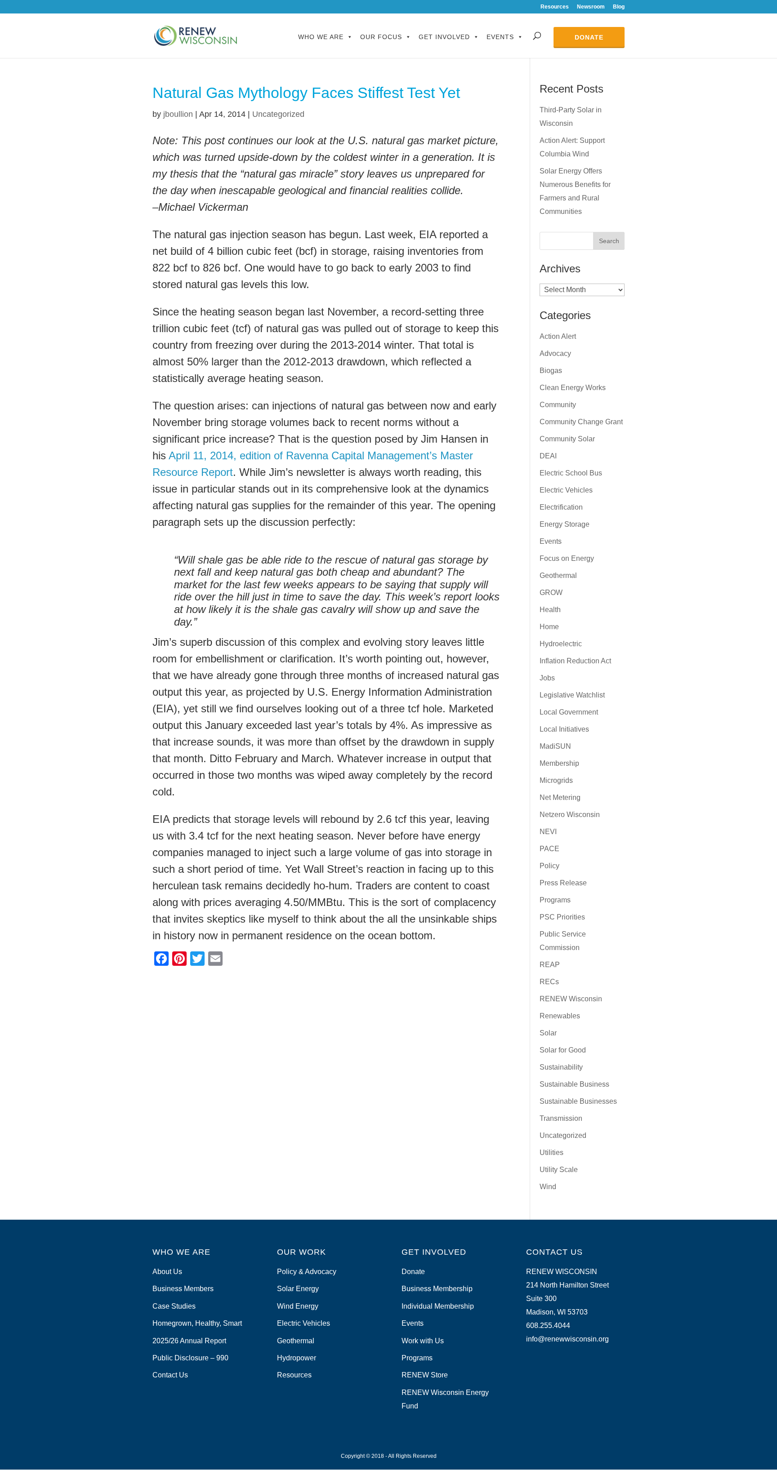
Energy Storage (564, 524)
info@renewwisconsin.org (567, 1339)
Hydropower (296, 1358)
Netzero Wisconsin (570, 814)
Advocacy (555, 353)
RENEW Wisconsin (571, 999)
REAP (550, 964)
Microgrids (556, 780)
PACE (549, 849)
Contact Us (170, 1375)
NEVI (548, 831)
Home (549, 627)
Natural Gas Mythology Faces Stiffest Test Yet (306, 92)
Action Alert (558, 336)
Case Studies (174, 1306)
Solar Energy (298, 1288)
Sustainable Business (574, 1084)
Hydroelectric (561, 644)
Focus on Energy (567, 558)
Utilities (551, 1152)
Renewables (560, 1016)
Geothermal (558, 575)
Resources (554, 7)
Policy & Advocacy (306, 1271)
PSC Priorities (562, 917)
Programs (555, 900)
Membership (559, 763)
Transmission (561, 1118)
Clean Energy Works (573, 387)
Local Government (569, 712)
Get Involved (444, 36)
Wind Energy (297, 1306)
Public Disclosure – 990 (190, 1358)
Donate (589, 37)
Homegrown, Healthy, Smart (197, 1323)
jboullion (178, 114)
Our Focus (381, 36)
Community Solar (567, 439)
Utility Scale (559, 1169)
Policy (549, 866)
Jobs (547, 678)
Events (500, 36)
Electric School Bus (571, 473)
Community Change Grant (581, 422)
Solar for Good (563, 1050)
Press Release (563, 883)
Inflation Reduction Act (575, 661)
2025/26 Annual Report (189, 1341)
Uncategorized (278, 114)
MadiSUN (555, 746)
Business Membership (437, 1288)
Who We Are (321, 36)
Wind (548, 1186)
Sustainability (561, 1067)
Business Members (183, 1288)
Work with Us (423, 1341)
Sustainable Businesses (578, 1101)
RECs (549, 982)
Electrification (561, 507)
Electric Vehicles (566, 490)
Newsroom (591, 7)
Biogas (551, 370)
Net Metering (560, 797)
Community (558, 405)
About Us (167, 1271)
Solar (548, 1033)
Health (550, 609)
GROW (551, 592)
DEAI (548, 456)
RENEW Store (425, 1375)
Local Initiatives (564, 729)
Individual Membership (438, 1306)
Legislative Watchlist (572, 695)
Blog (619, 7)
